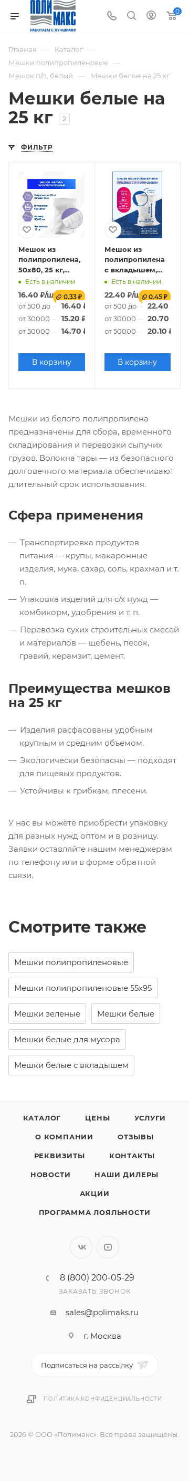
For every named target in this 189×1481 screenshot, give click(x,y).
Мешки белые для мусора (67, 1039)
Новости (50, 1174)
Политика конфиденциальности (103, 1398)
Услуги (150, 1118)
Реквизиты (59, 1155)
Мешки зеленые (47, 1014)
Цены (97, 1118)
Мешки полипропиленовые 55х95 (83, 988)
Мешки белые (125, 1014)
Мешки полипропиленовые (71, 962)
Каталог (42, 1118)
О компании (64, 1137)
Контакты (132, 1155)
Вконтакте (81, 1247)
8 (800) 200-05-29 (97, 1278)
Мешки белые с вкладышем (71, 1065)
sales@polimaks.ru (102, 1312)
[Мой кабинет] (151, 17)
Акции (95, 1193)
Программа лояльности (95, 1212)
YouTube (108, 1247)
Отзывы (136, 1137)
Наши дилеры (126, 1174)
